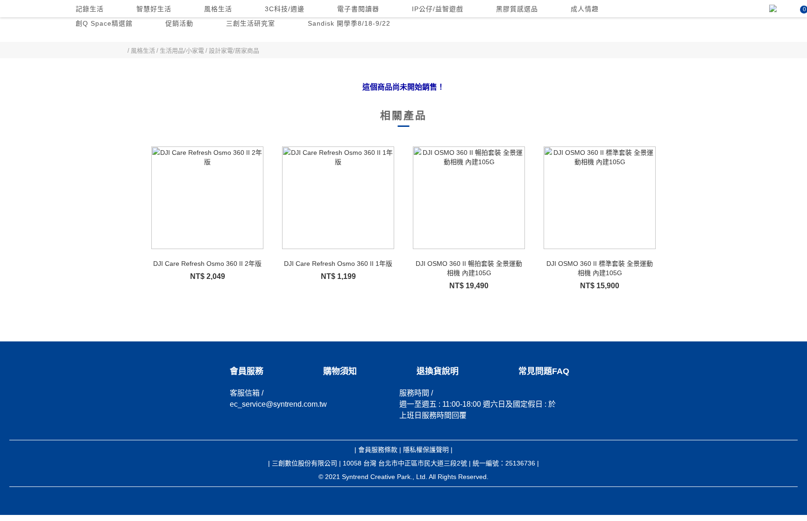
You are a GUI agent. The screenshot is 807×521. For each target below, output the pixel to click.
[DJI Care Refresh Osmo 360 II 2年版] (207, 197)
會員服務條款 (377, 449)
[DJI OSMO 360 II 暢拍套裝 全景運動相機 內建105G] (469, 197)
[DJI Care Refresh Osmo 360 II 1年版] (338, 197)
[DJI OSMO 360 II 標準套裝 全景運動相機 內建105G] (600, 197)
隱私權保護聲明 (426, 449)
